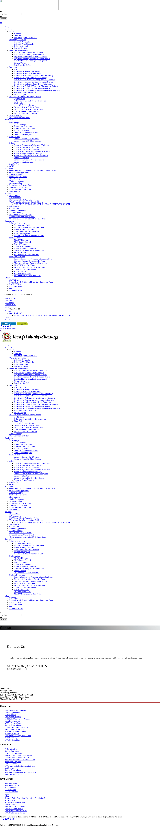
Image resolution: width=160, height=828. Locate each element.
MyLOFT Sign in (15, 284)
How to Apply (14, 179)
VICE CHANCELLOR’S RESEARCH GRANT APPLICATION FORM (42, 204)
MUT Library (14, 280)
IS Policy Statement (12, 734)
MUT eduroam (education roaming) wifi (20, 766)
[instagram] (10, 326)
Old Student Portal (11, 792)
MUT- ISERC (14, 196)
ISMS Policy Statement (27, 105)
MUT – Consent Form (13, 723)
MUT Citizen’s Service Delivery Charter (29, 109)
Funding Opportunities (17, 210)
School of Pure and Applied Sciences (27, 147)
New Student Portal (12, 785)
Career (7, 307)
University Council (21, 46)
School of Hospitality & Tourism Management (31, 156)
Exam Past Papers (16, 290)
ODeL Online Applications (19, 172)
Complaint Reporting (12, 721)
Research (8, 194)
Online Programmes (16, 181)
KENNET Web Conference (15, 807)
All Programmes (20, 124)
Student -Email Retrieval (14, 809)
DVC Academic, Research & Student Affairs (30, 52)
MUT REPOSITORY (8, 328)
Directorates (13, 67)
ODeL (7, 317)
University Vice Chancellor (24, 44)
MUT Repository (15, 286)
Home (7, 27)
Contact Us (18, 36)
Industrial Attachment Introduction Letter (29, 236)
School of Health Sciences (23, 162)
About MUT (18, 33)
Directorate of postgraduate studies (27, 71)
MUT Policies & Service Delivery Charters (25, 97)
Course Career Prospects (23, 135)
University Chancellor (22, 42)
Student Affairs (14, 238)
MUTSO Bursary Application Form (27, 276)
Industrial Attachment (17, 223)
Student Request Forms (18, 177)
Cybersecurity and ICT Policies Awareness (30, 101)
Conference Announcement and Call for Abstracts (27, 219)
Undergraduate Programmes (24, 128)
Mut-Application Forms (13, 774)
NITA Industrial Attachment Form (26, 231)
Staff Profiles (14, 164)
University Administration (18, 50)
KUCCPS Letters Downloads (20, 189)
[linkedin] (3, 326)
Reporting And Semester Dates (20, 185)
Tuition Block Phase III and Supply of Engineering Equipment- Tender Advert (43, 315)
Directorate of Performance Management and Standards (34, 80)
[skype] (6, 819)
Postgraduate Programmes (23, 126)
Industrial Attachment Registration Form (29, 227)
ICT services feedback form (15, 802)
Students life (9, 221)
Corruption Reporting (13, 717)
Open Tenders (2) (15, 313)
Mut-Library (9, 768)
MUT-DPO (9, 301)
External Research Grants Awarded (22, 217)
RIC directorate (15, 198)
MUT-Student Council (22, 242)
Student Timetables (12, 751)
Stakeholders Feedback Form (15, 731)
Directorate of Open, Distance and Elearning (30, 78)
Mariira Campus (20, 95)
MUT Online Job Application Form (18, 736)
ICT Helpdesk (10, 800)
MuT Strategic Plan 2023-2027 (25, 38)
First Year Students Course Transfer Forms (29, 261)
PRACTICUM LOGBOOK (24, 265)
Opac (11, 288)
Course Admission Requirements (26, 132)
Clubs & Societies (11, 749)
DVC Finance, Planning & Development (29, 54)
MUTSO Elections (21, 240)
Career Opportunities (12, 713)
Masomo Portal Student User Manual (18, 755)
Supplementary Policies (22, 225)
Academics (9, 120)
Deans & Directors (21, 48)
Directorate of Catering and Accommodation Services (34, 82)
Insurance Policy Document (24, 229)
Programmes (14, 122)
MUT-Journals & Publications (20, 215)
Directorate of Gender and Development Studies (32, 88)
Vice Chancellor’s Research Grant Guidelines (26, 202)
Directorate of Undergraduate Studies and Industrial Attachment (37, 90)
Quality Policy (19, 99)
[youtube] (8, 326)
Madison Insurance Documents (25, 113)
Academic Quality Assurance (25, 92)
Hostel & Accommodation (14, 753)
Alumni (7, 319)
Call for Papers (14, 208)
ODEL (12, 166)
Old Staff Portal (10, 790)
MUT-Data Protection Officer (16, 710)
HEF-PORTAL (10, 298)
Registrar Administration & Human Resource (30, 57)
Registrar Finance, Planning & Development (30, 61)
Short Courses (14, 137)
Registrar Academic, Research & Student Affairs (32, 59)
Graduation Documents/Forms (25, 269)
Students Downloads (17, 257)
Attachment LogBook (22, 234)
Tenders (8, 311)
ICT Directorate (20, 69)
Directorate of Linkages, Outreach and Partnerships (33, 84)
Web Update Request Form (15, 729)
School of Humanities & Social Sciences (29, 160)
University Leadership (17, 40)
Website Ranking (15, 116)
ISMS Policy (19, 103)
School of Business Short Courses (26, 139)
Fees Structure (14, 191)
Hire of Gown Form (21, 271)
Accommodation (15, 183)
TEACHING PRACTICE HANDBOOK (29, 267)
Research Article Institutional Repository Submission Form (31, 282)
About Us (8, 29)
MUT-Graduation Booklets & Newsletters (20, 772)
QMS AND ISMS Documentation (26, 111)
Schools (12, 143)
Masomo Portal (10, 305)
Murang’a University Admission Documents (30, 263)
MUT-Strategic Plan (12, 740)
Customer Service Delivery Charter (27, 107)
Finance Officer (20, 63)
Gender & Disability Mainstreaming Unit (29, 250)
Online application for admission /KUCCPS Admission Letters (32, 170)
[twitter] (6, 326)
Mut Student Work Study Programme (18, 719)
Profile (11, 31)
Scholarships (14, 206)
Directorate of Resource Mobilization (27, 73)
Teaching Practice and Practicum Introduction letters (33, 259)
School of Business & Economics (26, 149)
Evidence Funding (16, 212)
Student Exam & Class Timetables (26, 255)
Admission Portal (11, 788)
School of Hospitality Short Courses (27, 141)
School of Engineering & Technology (28, 154)
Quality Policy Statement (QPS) (16, 727)
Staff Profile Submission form (16, 811)
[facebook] (1, 326)
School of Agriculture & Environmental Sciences (32, 151)
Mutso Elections (11, 764)
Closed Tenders (10, 715)
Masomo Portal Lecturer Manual (17, 757)
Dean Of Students (20, 244)
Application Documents (18, 187)
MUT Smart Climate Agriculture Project (24, 200)
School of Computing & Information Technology (32, 145)
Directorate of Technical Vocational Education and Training (36, 86)
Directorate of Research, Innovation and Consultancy (33, 76)
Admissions (9, 168)
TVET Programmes (21, 130)
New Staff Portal (11, 783)
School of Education (21, 158)
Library (7, 278)
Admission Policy (15, 175)
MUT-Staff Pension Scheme (19, 118)
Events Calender (20, 253)
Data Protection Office (22, 65)
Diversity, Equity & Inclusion (25, 248)
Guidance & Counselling (23, 246)
